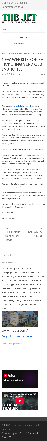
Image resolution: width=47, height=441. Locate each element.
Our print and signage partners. (18, 336)
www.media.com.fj (15, 331)
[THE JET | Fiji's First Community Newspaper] (23, 18)
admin (19, 74)
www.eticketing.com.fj (22, 106)
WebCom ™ (21, 433)
